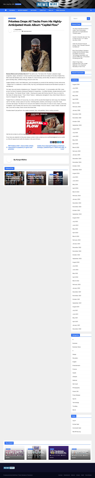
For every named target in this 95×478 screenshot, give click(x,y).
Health (51, 10)
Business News (77, 347)
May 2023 (75, 229)
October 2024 (76, 166)
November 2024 (77, 162)
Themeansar (29, 475)
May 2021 (75, 318)
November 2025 (77, 117)
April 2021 (75, 321)
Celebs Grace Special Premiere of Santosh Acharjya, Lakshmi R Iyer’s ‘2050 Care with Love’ (50, 147)
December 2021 (77, 292)
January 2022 (76, 288)
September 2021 (77, 303)
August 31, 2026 (11, 455)
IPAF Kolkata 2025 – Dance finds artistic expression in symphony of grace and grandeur (20, 147)
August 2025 (76, 129)
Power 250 (75, 391)
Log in (74, 420)
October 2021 (76, 299)
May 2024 (75, 184)
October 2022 (76, 255)
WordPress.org (77, 431)
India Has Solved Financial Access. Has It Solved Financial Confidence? (81, 45)
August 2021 (76, 306)
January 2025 (76, 155)
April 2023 (75, 232)
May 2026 (75, 95)
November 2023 (77, 206)
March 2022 (76, 280)
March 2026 (76, 103)
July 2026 (75, 88)
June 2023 (75, 225)
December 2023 (77, 203)
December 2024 (77, 158)
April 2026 (75, 99)
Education (75, 358)
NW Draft (75, 384)
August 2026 (76, 84)
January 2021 (76, 325)
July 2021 (75, 310)
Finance (75, 369)
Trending (75, 406)
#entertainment (27, 31)
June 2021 (75, 314)
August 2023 (76, 217)
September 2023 (77, 214)
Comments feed (77, 428)
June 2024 (75, 180)
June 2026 (75, 92)
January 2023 (76, 243)
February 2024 (77, 195)
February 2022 (77, 284)
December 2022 (77, 247)
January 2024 (76, 199)
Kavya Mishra (18, 29)
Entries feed (76, 424)
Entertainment (23, 10)
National (34, 10)
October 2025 (76, 121)
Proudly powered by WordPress (10, 475)
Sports (74, 399)
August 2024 (76, 173)
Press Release (60, 10)
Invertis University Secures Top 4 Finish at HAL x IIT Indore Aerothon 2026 (81, 38)
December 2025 (77, 114)
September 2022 (77, 258)
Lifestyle (43, 10)
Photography (76, 387)
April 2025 (75, 143)
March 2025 (76, 147)
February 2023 (77, 240)
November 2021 (77, 295)
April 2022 (75, 277)
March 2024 (76, 192)
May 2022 (75, 273)
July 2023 (75, 221)
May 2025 (75, 140)
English (74, 361)
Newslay (23, 475)
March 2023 (76, 236)
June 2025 (75, 136)
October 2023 (76, 210)
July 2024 (75, 177)
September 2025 (77, 125)
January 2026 (76, 110)
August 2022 (76, 262)
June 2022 (75, 269)
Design (74, 354)
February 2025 (77, 151)
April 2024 (75, 188)
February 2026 (77, 106)
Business (12, 10)
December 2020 (77, 329)
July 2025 (75, 132)
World (74, 410)
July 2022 (75, 266)
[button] (91, 10)
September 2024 (77, 169)
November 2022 (77, 251)
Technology (76, 402)
